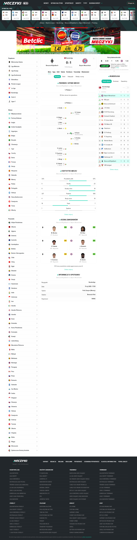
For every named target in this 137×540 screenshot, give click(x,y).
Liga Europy (13, 476)
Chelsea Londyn (44, 490)
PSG (41, 496)
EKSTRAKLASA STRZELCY (16, 515)
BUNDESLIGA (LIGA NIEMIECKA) (18, 493)
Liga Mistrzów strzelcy (17, 506)
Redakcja (53, 462)
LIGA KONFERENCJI (15, 479)
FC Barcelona (44, 473)
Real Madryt (43, 476)
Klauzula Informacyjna (108, 462)
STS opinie (72, 506)
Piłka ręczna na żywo (46, 509)
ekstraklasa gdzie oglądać (78, 482)
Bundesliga (60, 23)
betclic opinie (104, 515)
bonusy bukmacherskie (77, 532)
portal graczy (122, 462)
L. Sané (76, 140)
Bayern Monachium (45, 485)
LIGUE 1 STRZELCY (14, 529)
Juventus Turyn (44, 499)
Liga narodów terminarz (107, 499)
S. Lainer (59, 148)
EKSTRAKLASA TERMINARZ (107, 482)
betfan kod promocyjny (107, 521)
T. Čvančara (58, 153)
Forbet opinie (74, 521)
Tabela (63, 72)
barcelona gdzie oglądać (77, 473)
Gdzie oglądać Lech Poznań (78, 499)
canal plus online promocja (78, 485)
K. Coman (78, 112)
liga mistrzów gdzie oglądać (48, 532)
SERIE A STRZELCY (14, 524)
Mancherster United (46, 482)
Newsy (46, 3)
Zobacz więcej (68, 214)
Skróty (78, 3)
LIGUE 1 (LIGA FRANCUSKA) (17, 496)
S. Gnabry (77, 138)
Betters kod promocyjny (77, 529)
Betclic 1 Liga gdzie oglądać (78, 490)
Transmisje (77, 72)
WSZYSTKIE (131, 9)
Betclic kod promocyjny (107, 512)
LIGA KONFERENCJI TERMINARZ (108, 479)
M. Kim (77, 144)
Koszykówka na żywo (46, 515)
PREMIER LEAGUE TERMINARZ (107, 485)
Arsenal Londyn (44, 487)
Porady (42, 521)
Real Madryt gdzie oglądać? (78, 518)
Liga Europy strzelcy (16, 509)
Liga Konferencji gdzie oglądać (79, 493)
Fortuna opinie (74, 509)
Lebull (71, 527)
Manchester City (45, 493)
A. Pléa (60, 119)
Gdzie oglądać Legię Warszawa (79, 496)
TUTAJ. (117, 68)
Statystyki (70, 76)
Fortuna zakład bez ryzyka (108, 527)
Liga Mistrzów (14, 473)
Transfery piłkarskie (46, 527)
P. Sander (59, 155)
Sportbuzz (69, 3)
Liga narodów (14, 499)
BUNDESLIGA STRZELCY (16, 527)
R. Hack (60, 124)
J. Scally (59, 108)
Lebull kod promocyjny (107, 529)
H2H (58, 72)
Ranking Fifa (43, 518)
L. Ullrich (59, 128)
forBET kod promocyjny (77, 515)
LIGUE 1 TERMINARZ (105, 496)
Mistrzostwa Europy (46, 529)
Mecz (49, 72)
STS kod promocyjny (106, 506)
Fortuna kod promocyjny (107, 509)
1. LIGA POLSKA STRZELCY (16, 532)
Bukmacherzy (94, 3)
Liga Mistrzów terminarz (107, 473)
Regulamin (69, 462)
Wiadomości (85, 72)
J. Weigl (59, 159)
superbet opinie (74, 512)
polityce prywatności (87, 537)
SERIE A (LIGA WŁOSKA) (16, 490)
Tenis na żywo (44, 512)
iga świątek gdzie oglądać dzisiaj (79, 479)
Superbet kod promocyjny (107, 518)
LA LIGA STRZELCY (14, 521)
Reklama (60, 462)
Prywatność (78, 462)
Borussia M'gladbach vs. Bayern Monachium (77, 23)
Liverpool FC (43, 479)
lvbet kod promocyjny (106, 524)
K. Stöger (59, 117)
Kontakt (45, 462)
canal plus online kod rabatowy (79, 487)
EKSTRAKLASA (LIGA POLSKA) (17, 482)
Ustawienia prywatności (91, 462)
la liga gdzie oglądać (76, 476)
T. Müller (77, 114)
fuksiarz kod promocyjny (77, 524)
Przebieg (57, 76)
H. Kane (77, 133)
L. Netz (60, 122)
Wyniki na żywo (57, 3)
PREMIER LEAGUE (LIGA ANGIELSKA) (19, 485)
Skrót (63, 76)
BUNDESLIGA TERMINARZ (106, 493)
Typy (85, 3)
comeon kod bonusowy (107, 532)
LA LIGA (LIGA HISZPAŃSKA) (17, 487)
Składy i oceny (80, 76)
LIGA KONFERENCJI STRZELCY (17, 512)
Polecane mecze (44, 524)
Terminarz (69, 72)
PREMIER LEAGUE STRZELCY (17, 518)
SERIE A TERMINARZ (105, 490)
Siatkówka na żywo (45, 506)
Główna (42, 23)
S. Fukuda (59, 164)
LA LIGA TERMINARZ (105, 487)
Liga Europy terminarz (106, 476)
